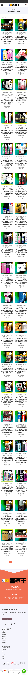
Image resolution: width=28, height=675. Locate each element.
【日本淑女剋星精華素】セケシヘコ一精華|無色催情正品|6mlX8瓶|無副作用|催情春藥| (21, 549)
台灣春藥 (21, 663)
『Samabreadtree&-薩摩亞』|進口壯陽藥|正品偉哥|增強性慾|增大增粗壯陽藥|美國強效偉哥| (21, 222)
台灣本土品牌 (7, 553)
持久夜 (7, 664)
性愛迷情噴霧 (9, 64)
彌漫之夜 (17, 664)
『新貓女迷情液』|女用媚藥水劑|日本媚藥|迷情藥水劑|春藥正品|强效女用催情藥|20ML (21, 371)
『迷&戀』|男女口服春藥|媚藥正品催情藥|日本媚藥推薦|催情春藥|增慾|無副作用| (7, 519)
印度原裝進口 (21, 167)
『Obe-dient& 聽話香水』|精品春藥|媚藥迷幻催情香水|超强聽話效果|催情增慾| (7, 192)
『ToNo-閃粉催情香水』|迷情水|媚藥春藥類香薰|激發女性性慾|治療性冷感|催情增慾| (21, 252)
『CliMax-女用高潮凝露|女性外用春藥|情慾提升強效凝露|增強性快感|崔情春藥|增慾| (21, 68)
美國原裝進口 (7, 106)
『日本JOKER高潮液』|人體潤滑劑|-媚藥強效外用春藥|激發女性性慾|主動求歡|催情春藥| (7, 400)
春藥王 (12, 663)
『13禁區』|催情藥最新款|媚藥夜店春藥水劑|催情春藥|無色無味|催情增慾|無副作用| (21, 39)
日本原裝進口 (21, 43)
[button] (7, 619)
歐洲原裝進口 (7, 43)
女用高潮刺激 (5, 96)
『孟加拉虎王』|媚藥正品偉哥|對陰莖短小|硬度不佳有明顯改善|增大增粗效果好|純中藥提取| (7, 341)
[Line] (24, 671)
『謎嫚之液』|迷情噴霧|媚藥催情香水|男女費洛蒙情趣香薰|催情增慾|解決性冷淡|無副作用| (7, 489)
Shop (15, 9)
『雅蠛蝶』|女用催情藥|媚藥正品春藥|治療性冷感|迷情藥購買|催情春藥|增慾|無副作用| (21, 519)
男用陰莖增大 (23, 218)
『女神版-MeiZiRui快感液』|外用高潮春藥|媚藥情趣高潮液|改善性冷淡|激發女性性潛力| (21, 311)
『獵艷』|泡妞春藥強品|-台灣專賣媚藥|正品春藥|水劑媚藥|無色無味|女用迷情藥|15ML (7, 460)
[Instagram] (5, 624)
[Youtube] (11, 624)
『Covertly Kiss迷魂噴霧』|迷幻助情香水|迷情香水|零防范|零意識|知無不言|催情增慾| (7, 102)
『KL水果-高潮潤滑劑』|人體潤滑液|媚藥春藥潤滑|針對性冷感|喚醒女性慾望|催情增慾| (7, 163)
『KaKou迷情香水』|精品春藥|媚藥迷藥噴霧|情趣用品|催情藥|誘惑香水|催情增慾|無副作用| (21, 131)
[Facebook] (3, 624)
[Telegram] (14, 624)
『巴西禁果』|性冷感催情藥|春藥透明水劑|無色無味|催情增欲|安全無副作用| (21, 341)
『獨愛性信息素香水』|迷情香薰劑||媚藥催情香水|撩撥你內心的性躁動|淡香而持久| (21, 430)
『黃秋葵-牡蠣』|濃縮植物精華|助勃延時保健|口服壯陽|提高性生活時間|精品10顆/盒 (7, 549)
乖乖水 (11, 664)
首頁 (12, 9)
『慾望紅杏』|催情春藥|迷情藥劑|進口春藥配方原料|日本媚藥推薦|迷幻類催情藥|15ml (7, 371)
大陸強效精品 (7, 167)
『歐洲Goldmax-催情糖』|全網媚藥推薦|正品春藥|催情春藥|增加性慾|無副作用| (21, 400)
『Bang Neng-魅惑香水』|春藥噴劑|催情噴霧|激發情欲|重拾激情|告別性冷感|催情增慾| (7, 68)
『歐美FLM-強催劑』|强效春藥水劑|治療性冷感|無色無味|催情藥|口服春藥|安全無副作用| (7, 430)
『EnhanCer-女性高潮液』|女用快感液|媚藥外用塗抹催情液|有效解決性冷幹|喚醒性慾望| (21, 98)
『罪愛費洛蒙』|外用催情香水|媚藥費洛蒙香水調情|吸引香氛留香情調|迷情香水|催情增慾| (21, 460)
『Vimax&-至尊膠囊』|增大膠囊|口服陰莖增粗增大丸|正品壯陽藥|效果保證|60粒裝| (21, 281)
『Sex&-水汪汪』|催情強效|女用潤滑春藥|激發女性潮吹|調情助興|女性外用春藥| (7, 252)
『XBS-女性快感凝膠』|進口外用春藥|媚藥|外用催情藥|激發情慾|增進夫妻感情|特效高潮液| (7, 311)
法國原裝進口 (7, 73)
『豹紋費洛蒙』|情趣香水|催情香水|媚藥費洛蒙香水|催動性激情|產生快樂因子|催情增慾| (21, 489)
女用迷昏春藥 (8, 94)
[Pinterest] (8, 624)
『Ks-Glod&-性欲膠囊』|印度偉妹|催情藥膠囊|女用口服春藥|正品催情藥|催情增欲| (21, 163)
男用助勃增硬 (19, 216)
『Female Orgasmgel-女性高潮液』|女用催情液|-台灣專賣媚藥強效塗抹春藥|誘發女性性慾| (7, 132)
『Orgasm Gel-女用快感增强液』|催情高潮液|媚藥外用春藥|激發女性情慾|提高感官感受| (21, 192)
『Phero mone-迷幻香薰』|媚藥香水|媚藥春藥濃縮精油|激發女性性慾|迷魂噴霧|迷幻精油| (7, 222)
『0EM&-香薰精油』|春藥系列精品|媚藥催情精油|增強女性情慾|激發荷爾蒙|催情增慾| (7, 39)
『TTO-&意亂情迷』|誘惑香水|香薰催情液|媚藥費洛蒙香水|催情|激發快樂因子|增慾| (7, 281)
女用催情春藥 (5, 33)
